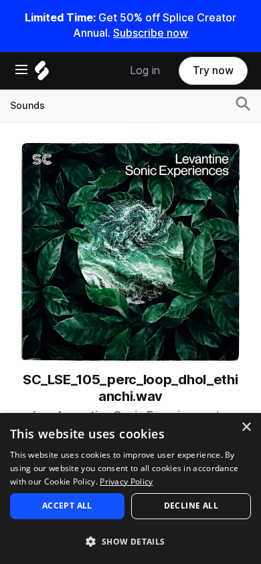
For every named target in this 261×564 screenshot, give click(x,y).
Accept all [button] (67, 505)
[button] (130, 541)
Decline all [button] (191, 505)
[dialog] (130, 488)
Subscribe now (150, 33)
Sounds (27, 105)
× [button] (246, 427)
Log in (145, 70)
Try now (213, 70)
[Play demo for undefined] (130, 252)
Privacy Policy (126, 481)
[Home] (42, 73)
